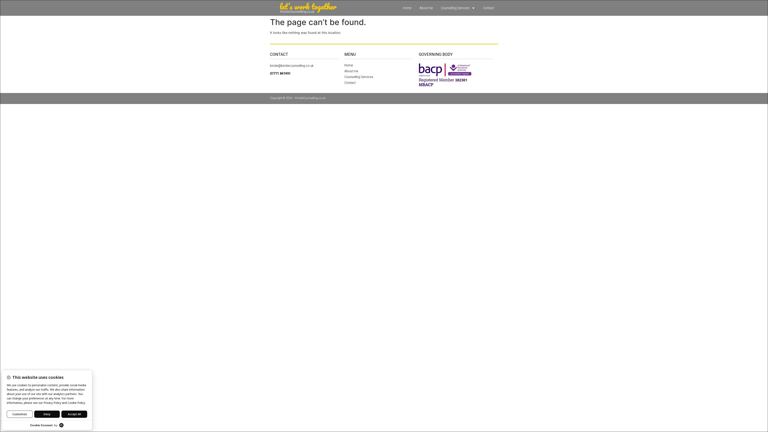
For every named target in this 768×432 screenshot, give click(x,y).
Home (407, 8)
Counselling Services (455, 8)
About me (426, 8)
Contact (488, 8)
